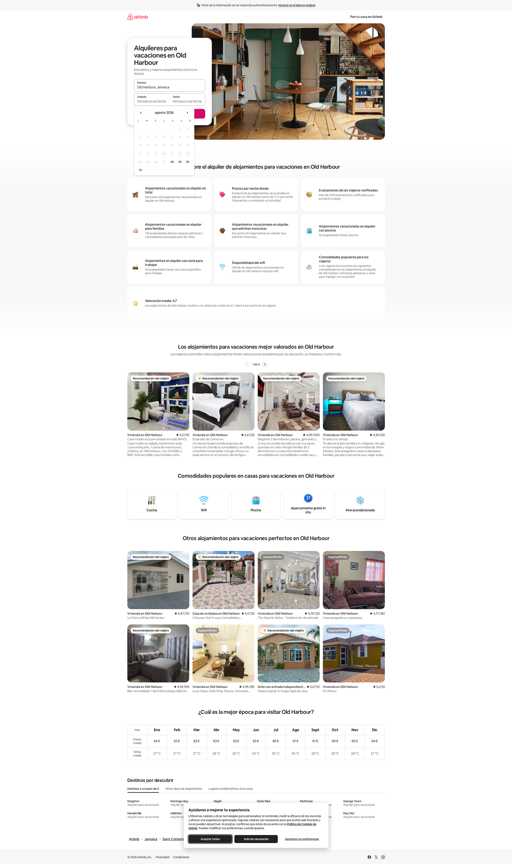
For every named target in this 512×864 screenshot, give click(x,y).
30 (187, 162)
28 (172, 162)
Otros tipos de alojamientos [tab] (183, 789)
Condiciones (181, 857)
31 (140, 170)
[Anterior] (247, 364)
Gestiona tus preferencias (302, 839)
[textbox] (151, 101)
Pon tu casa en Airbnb (366, 17)
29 (179, 162)
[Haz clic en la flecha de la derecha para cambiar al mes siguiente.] (187, 113)
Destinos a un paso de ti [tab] (143, 789)
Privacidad (162, 857)
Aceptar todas (210, 839)
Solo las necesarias (256, 839)
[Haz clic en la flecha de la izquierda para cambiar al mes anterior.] (141, 113)
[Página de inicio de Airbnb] (137, 16)
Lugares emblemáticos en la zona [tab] (231, 789)
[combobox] (169, 87)
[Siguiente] (264, 364)
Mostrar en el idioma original (296, 5)
